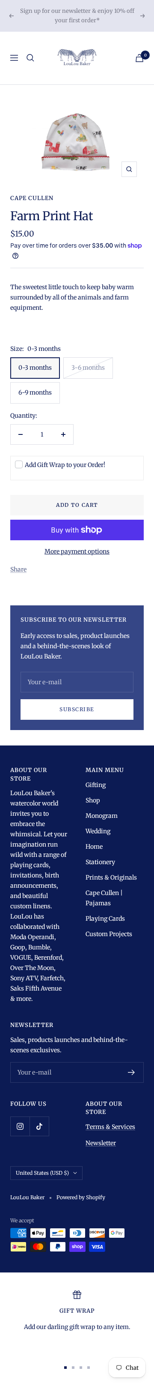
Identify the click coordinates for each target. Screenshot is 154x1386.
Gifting (96, 785)
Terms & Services (110, 1127)
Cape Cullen (31, 198)
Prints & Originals (111, 877)
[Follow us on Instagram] (20, 1126)
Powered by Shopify (80, 1197)
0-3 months (35, 367)
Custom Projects (109, 934)
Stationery (100, 862)
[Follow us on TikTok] (39, 1126)
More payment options (77, 551)
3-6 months (88, 367)
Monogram (102, 816)
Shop (93, 800)
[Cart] (139, 58)
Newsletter (101, 1143)
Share (18, 569)
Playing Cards (105, 918)
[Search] (30, 58)
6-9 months (35, 392)
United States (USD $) (42, 1173)
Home (94, 846)
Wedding (98, 831)
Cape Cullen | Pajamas (104, 898)
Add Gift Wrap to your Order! (65, 465)
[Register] (131, 1072)
